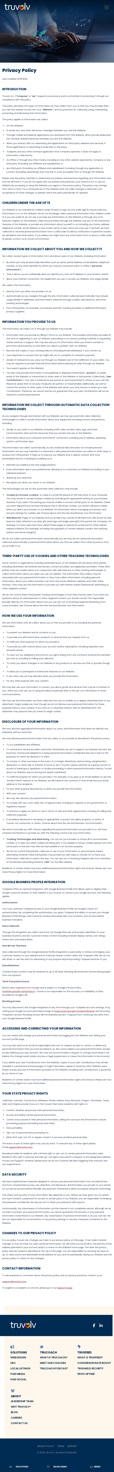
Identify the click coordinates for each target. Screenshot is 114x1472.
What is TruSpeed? (90, 1357)
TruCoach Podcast (54, 1368)
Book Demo (60, 1466)
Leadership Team (22, 1401)
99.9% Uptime (86, 1374)
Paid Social (18, 1379)
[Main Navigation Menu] (107, 7)
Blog (14, 1412)
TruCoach (48, 1352)
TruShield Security (90, 1368)
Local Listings (20, 1368)
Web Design (18, 1357)
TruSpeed (84, 1352)
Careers (16, 1417)
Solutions (18, 1352)
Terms (60, 1446)
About (16, 1396)
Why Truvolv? (21, 1406)
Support (72, 1446)
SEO (13, 1363)
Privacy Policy (45, 1446)
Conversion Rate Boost (94, 1363)
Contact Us (19, 1423)
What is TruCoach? (53, 1357)
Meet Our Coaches (53, 1363)
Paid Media (17, 1374)
